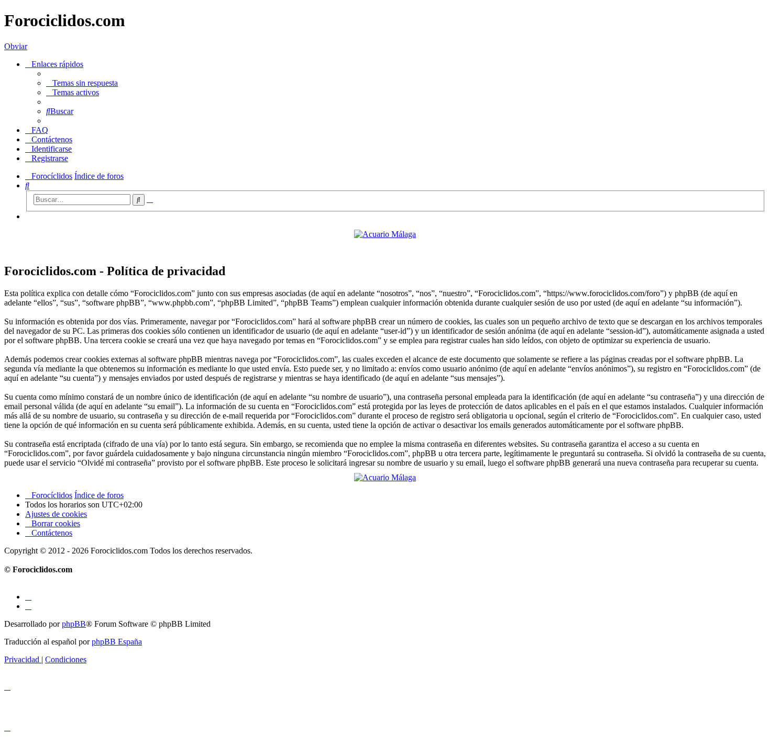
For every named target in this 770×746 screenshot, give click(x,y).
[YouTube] (28, 606)
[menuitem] (82, 82)
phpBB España (117, 641)
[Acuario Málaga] (385, 234)
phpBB (74, 623)
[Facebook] (28, 596)
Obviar (15, 46)
